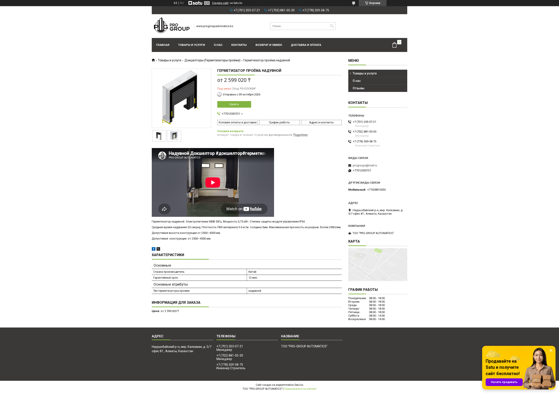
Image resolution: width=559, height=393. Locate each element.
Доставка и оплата (306, 45)
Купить (234, 104)
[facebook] (153, 249)
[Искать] (332, 26)
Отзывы (358, 88)
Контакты (239, 45)
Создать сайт (220, 3)
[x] (158, 249)
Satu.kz (298, 384)
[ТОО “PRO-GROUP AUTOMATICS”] (171, 26)
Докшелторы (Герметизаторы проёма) (212, 60)
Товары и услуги (191, 45)
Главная (162, 45)
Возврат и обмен (268, 45)
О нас (218, 45)
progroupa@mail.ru (365, 165)
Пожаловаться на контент (300, 388)
